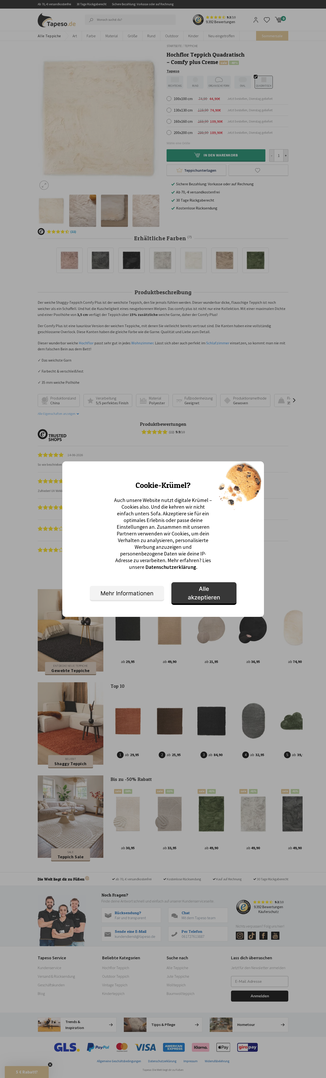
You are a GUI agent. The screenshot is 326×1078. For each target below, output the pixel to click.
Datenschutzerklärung (170, 567)
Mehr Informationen (126, 593)
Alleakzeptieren (204, 593)
